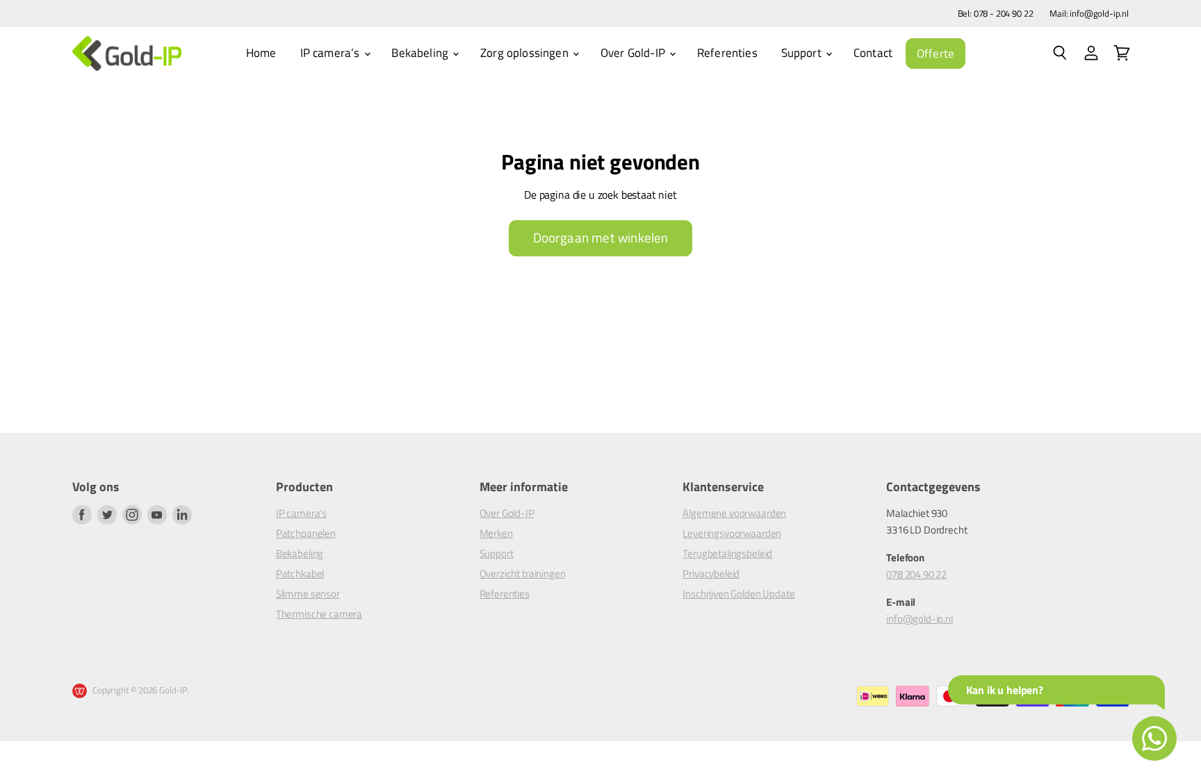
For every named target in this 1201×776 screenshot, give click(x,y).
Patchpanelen (306, 533)
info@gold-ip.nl (919, 619)
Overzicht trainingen (523, 573)
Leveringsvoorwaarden (732, 533)
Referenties (727, 53)
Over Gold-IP (634, 53)
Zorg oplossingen (525, 53)
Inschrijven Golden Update (738, 594)
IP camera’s (331, 53)
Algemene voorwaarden (734, 513)
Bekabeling (421, 53)
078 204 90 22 (916, 574)
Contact (872, 53)
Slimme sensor (308, 594)
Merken (496, 533)
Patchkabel (300, 573)
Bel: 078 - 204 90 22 (995, 13)
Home (261, 53)
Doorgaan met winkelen (601, 237)
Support (802, 53)
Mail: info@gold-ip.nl (1089, 13)
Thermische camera (319, 614)
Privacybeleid (711, 573)
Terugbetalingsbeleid (727, 553)
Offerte (935, 53)
